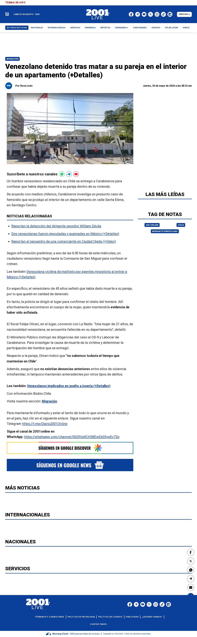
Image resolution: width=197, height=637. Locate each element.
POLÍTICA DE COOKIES (110, 617)
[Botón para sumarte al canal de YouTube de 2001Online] (76, 174)
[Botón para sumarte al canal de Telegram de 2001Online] (69, 174)
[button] (190, 552)
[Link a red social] (129, 604)
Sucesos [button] (155, 28)
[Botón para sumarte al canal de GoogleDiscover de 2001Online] (70, 448)
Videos (186, 28)
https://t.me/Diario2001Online (44, 424)
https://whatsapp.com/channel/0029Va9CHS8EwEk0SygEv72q (71, 437)
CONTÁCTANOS (98, 624)
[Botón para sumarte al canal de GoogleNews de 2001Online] (70, 465)
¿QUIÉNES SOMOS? (152, 617)
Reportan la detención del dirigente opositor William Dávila (56, 226)
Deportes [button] (105, 28)
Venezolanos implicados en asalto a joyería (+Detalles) (68, 386)
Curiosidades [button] (140, 28)
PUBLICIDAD (132, 617)
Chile (181, 225)
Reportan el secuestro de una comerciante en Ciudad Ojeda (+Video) (63, 242)
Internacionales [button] (56, 28)
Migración (12, 59)
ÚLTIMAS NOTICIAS (17, 28)
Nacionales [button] (37, 28)
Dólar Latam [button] (171, 28)
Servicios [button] (75, 28)
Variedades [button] (120, 28)
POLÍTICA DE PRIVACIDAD (81, 617)
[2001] (98, 14)
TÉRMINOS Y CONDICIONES (49, 617)
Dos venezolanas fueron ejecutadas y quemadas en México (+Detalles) (65, 234)
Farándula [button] (90, 28)
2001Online (152, 225)
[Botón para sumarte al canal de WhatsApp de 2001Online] (62, 174)
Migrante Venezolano (165, 231)
